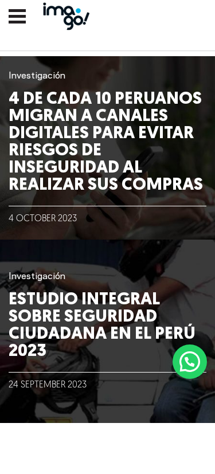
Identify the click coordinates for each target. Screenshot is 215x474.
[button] (190, 361)
